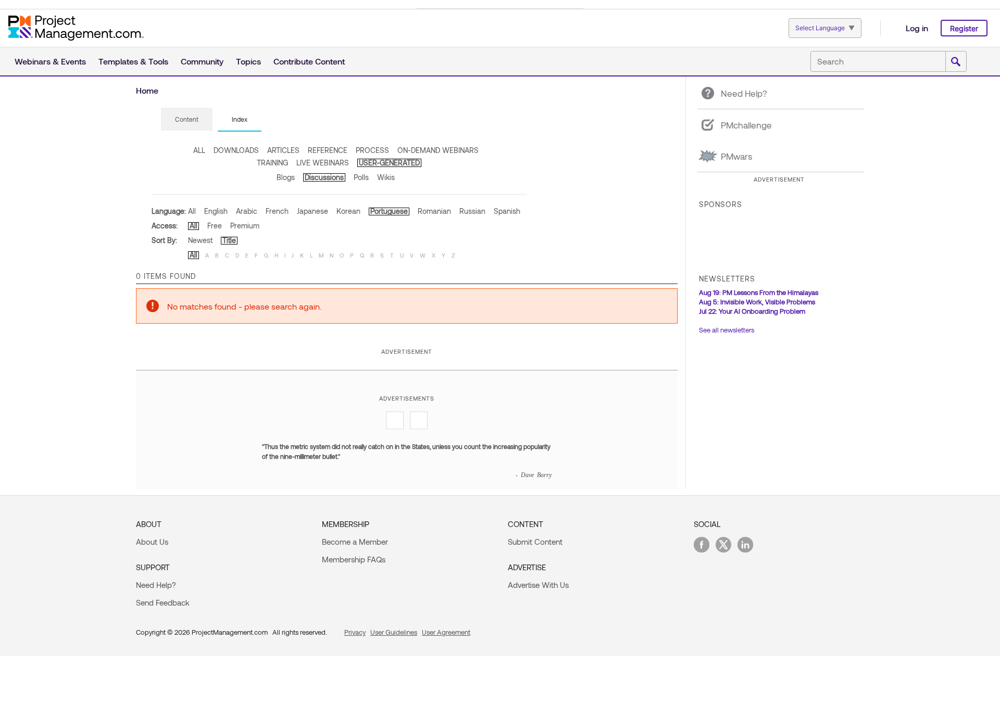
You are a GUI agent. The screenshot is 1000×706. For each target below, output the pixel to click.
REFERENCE (327, 150)
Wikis (386, 177)
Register (964, 28)
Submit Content (535, 541)
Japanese (312, 211)
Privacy (355, 632)
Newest (200, 240)
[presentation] (187, 119)
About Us (152, 541)
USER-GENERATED (389, 162)
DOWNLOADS (236, 150)
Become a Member (355, 541)
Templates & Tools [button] (133, 61)
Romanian (434, 211)
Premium (244, 225)
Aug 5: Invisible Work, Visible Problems (757, 302)
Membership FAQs (353, 559)
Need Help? (156, 584)
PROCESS (372, 150)
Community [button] (202, 61)
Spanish (507, 211)
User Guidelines (393, 632)
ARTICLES (283, 150)
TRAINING (272, 162)
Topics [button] (248, 61)
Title (229, 240)
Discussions (324, 177)
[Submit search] (955, 62)
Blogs (286, 177)
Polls (361, 177)
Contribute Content (309, 61)
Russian (472, 211)
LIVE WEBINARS (322, 162)
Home (147, 90)
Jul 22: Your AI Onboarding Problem (752, 311)
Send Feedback (163, 602)
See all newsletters (726, 330)
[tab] (187, 120)
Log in (917, 28)
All (192, 211)
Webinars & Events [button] (50, 61)
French (277, 211)
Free (214, 225)
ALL (199, 150)
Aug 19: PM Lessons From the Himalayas (758, 292)
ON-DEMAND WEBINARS (438, 150)
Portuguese (389, 211)
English (216, 211)
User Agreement (446, 632)
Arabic (246, 211)
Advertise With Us (538, 584)
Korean (348, 211)
